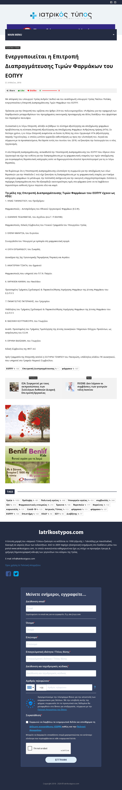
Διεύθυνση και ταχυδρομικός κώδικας (47, 666)
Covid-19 (34, 509)
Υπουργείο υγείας (80, 500)
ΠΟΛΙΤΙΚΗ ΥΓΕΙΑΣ (13, 47)
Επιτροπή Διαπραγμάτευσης (40, 368)
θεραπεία (81, 504)
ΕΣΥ (59, 513)
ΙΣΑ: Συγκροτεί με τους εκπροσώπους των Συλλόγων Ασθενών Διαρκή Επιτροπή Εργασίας (38, 388)
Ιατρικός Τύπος (56, 509)
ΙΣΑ (11, 504)
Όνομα (30, 623)
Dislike (33, 90)
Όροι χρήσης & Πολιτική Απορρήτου (23, 565)
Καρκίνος (101, 504)
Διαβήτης (74, 513)
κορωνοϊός (15, 509)
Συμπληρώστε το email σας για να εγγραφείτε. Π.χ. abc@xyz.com (53, 614)
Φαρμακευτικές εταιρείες (36, 504)
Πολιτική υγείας (53, 500)
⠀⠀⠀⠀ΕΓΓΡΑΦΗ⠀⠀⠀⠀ (61, 760)
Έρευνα (63, 504)
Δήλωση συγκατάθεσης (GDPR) (45, 726)
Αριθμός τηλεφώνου (37, 681)
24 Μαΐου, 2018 (14, 82)
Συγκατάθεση (33, 715)
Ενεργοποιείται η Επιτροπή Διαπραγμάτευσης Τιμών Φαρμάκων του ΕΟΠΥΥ (59, 66)
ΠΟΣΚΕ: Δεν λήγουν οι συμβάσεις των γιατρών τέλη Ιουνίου (92, 386)
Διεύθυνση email (35, 601)
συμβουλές (105, 500)
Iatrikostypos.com (61, 532)
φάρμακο (70, 368)
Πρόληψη (30, 500)
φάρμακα (79, 509)
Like (22, 90)
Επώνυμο (31, 637)
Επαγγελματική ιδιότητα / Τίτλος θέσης (47, 652)
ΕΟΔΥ (47, 513)
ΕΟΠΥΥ (12, 368)
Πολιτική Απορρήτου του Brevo (52, 709)
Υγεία (12, 500)
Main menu (15, 34)
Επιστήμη (30, 513)
